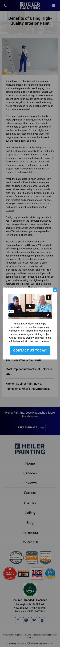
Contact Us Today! (30, 350)
